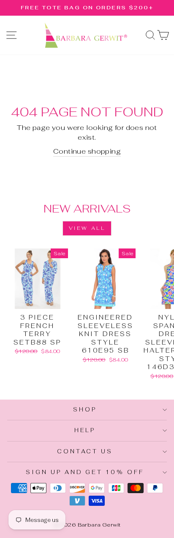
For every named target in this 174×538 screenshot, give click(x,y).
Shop (85, 409)
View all (87, 228)
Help (85, 430)
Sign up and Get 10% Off (85, 472)
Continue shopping (87, 151)
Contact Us (85, 451)
